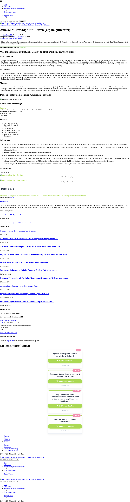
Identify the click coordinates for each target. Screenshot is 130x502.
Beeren (27, 196)
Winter (83, 196)
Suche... (22, 21)
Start (5, 5)
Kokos (42, 196)
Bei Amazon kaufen (66, 361)
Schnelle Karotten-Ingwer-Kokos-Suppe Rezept (19, 286)
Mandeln (60, 196)
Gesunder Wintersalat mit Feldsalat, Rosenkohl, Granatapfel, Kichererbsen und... (34, 278)
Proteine (72, 196)
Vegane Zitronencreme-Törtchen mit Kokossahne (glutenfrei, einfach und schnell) (33, 254)
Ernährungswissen (10, 12)
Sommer (78, 196)
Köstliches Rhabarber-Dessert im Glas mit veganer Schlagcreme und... (29, 239)
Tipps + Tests (8, 16)
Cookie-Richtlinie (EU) (11, 450)
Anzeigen (23, 47)
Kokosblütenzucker (50, 196)
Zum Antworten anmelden (8, 320)
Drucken (3, 108)
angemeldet (10, 341)
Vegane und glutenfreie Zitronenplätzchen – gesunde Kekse (24, 294)
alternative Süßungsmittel (9, 196)
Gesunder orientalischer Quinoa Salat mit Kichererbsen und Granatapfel (30, 247)
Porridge (66, 196)
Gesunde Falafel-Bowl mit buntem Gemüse (18, 231)
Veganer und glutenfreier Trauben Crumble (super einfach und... (27, 302)
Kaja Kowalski (7, 35)
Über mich (7, 6)
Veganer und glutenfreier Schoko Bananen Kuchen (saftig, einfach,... (28, 270)
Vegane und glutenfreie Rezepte (14, 8)
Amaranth (21, 196)
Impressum (7, 447)
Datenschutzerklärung (11, 449)
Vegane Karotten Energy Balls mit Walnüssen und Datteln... (25, 262)
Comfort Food (35, 196)
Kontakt (6, 445)
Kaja (1, 322)
